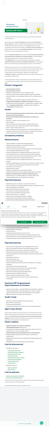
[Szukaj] (44, 2)
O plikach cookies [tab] (40, 206)
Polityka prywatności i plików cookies (34, 409)
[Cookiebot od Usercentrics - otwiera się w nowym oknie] (42, 203)
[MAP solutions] (7, 2)
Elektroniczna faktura (5, 409)
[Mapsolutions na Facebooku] (28, 413)
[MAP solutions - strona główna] (12, 394)
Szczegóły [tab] (24, 206)
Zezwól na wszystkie (40, 222)
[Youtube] (34, 413)
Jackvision (29, 423)
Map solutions (13, 10)
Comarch (28, 390)
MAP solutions (29, 392)
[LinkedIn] (31, 413)
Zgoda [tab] (8, 206)
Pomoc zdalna (3, 411)
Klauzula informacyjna (31, 407)
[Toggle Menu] (46, 2)
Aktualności (19, 10)
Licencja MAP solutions (5, 413)
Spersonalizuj (23, 222)
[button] (24, 372)
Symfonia (28, 393)
